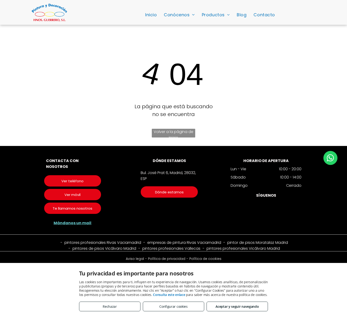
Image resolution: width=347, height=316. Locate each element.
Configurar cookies (173, 306)
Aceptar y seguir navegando (237, 306)
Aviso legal (135, 258)
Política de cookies (205, 258)
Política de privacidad (166, 258)
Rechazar (110, 306)
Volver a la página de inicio (173, 133)
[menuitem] (151, 14)
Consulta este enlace (169, 294)
